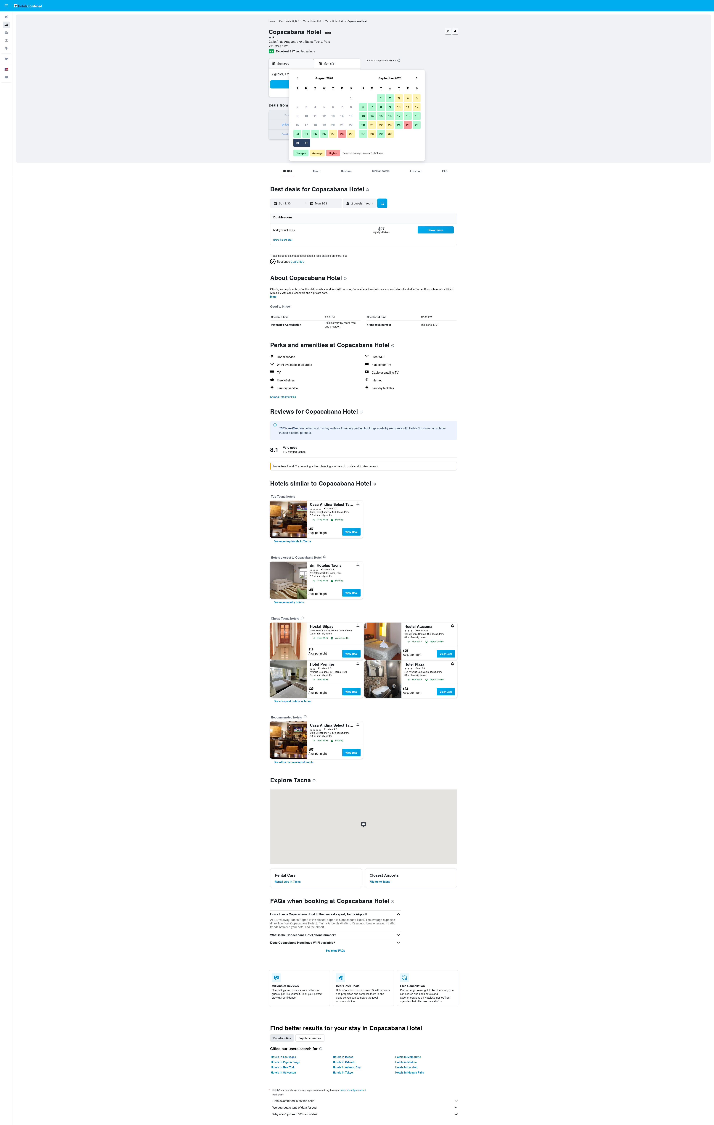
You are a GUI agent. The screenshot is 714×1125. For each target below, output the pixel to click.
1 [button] (351, 98)
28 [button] (342, 134)
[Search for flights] (6, 17)
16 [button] (297, 125)
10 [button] (306, 116)
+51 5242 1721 (279, 46)
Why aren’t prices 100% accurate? (294, 1114)
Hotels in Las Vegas (283, 1057)
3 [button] (306, 107)
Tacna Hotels (309, 21)
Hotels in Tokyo (343, 1072)
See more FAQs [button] (335, 950)
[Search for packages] (6, 40)
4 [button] (315, 107)
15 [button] (351, 116)
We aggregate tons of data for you (294, 1107)
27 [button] (333, 134)
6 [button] (333, 107)
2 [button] (297, 107)
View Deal (351, 532)
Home (272, 21)
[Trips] (6, 59)
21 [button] (342, 125)
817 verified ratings (302, 51)
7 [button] (342, 107)
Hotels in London (406, 1067)
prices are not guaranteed (353, 1090)
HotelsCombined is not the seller (293, 1101)
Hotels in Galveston (283, 1072)
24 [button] (306, 134)
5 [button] (324, 107)
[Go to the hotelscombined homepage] (27, 5)
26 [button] (324, 134)
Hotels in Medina (406, 1062)
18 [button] (315, 125)
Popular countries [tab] (310, 1038)
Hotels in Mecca (343, 1057)
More (273, 296)
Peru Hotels (285, 21)
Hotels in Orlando (344, 1062)
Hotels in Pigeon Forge (285, 1062)
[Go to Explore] (6, 48)
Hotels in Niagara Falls (409, 1072)
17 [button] (306, 125)
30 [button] (297, 143)
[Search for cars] (6, 32)
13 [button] (333, 116)
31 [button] (306, 143)
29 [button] (351, 134)
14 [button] (342, 116)
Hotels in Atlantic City (347, 1067)
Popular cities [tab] (282, 1038)
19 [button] (324, 125)
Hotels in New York (283, 1067)
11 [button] (315, 116)
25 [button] (315, 134)
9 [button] (297, 116)
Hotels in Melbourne (408, 1057)
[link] (292, 541)
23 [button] (297, 134)
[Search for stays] (6, 25)
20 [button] (333, 125)
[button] (6, 6)
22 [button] (351, 125)
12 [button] (324, 116)
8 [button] (351, 107)
